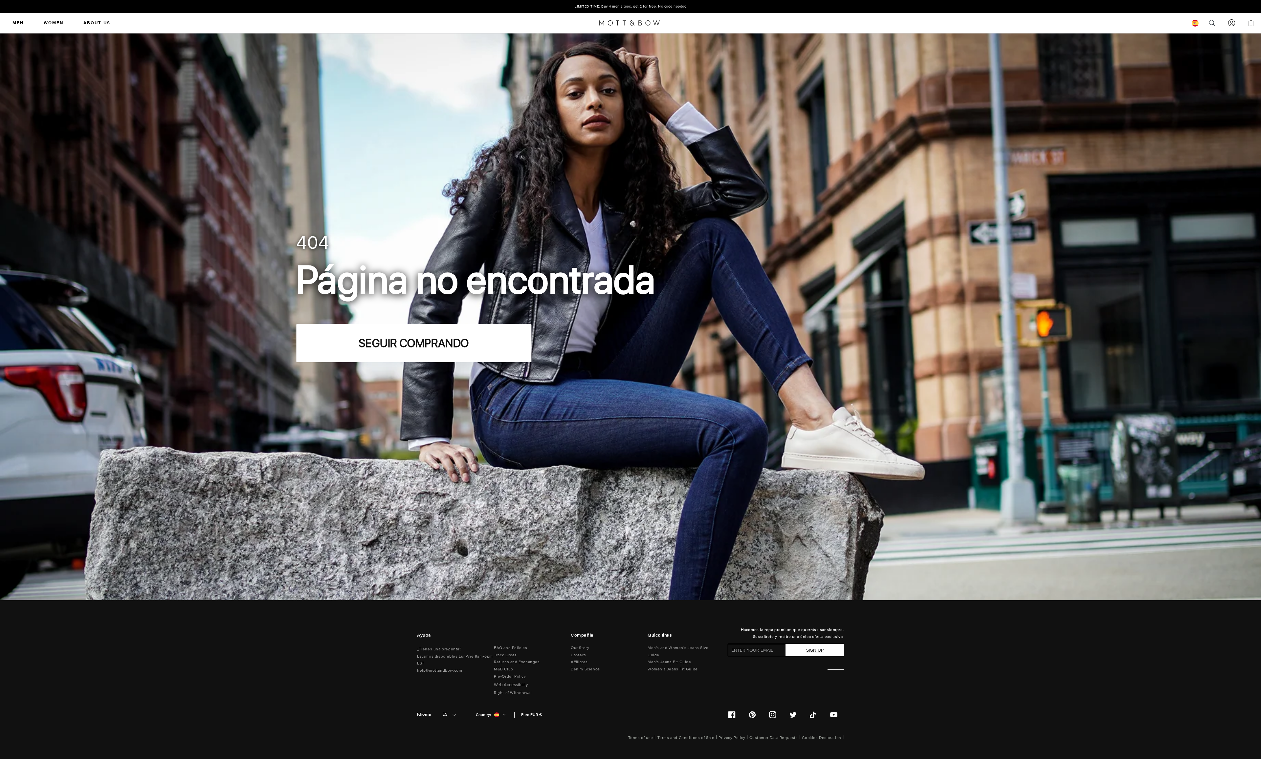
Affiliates (579, 662)
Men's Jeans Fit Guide (669, 662)
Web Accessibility (511, 684)
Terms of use (640, 737)
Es (445, 714)
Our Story (580, 647)
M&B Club (503, 669)
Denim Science (585, 669)
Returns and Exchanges (517, 662)
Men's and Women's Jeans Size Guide (678, 651)
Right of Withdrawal (513, 692)
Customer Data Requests (773, 737)
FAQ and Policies (510, 647)
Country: (483, 714)
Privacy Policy (732, 737)
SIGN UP (815, 650)
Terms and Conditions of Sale (686, 737)
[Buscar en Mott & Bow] (1212, 23)
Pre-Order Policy (510, 676)
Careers (578, 655)
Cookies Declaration (821, 737)
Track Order (505, 655)
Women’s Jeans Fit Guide (673, 669)
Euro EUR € (531, 714)
